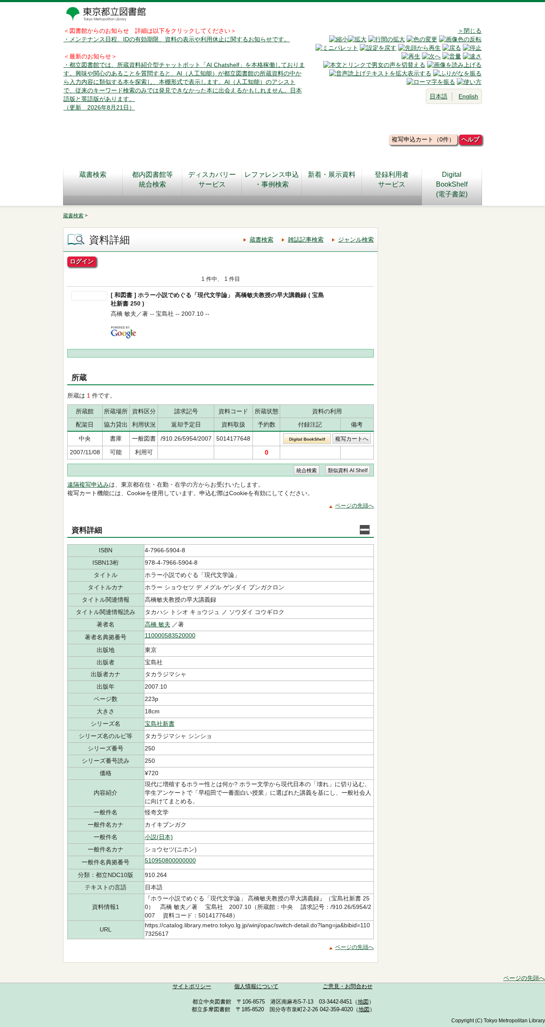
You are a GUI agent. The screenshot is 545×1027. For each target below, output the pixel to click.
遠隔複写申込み (88, 484)
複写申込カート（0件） (423, 139)
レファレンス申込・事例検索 (271, 179)
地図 (363, 1002)
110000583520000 (170, 635)
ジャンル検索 (356, 239)
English (468, 96)
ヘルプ (470, 139)
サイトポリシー (191, 986)
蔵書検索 (92, 174)
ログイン (82, 261)
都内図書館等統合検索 (152, 179)
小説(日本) (159, 837)
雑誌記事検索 (306, 239)
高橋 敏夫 (157, 624)
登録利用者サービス (392, 179)
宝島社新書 (160, 723)
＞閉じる (470, 30)
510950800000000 (170, 860)
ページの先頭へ (354, 505)
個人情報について (256, 986)
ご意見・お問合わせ (348, 986)
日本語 (438, 96)
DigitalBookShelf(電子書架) (452, 184)
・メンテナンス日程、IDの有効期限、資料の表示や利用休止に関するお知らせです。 (176, 39)
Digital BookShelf (307, 439)
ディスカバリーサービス (212, 179)
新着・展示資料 (332, 174)
